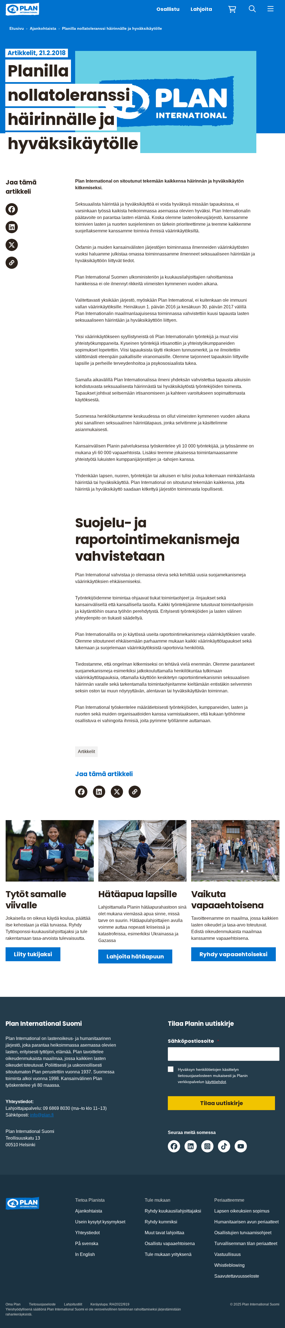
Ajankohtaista (43, 28)
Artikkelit (86, 751)
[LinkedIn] (12, 227)
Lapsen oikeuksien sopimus (241, 1211)
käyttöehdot (215, 1081)
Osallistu (168, 9)
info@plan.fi (42, 1115)
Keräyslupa (99, 1304)
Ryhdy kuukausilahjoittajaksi (173, 1211)
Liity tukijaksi (33, 954)
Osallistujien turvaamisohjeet (242, 1232)
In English (85, 1254)
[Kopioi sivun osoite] (12, 263)
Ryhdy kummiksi (161, 1221)
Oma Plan (13, 1304)
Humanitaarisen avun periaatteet (246, 1221)
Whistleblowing (229, 1265)
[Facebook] (12, 209)
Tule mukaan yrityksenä (168, 1254)
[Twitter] (12, 245)
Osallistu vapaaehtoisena (170, 1243)
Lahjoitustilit (73, 1304)
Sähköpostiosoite (193, 1041)
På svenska (86, 1243)
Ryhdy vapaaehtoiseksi (233, 954)
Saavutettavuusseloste (236, 1276)
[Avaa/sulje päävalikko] (270, 9)
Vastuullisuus (227, 1254)
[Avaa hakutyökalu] (252, 9)
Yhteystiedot (87, 1232)
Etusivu (16, 28)
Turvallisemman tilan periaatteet (245, 1243)
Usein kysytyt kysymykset (100, 1221)
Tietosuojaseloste (42, 1304)
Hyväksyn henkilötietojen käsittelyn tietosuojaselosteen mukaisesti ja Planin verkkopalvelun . (213, 1075)
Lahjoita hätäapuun (135, 956)
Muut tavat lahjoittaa (164, 1232)
